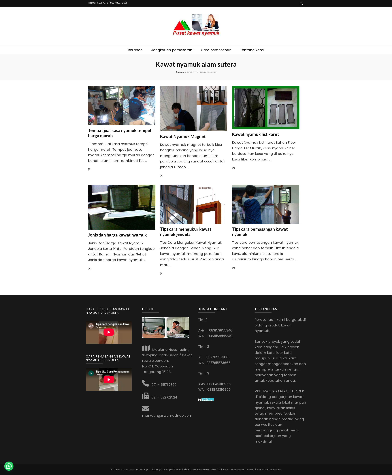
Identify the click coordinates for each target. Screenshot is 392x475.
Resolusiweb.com (186, 469)
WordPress (275, 469)
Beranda (135, 50)
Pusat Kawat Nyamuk (127, 469)
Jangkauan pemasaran (171, 50)
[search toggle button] (301, 3)
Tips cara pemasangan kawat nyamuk (260, 231)
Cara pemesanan (216, 50)
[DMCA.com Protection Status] (206, 400)
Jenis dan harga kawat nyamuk (117, 234)
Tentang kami (252, 50)
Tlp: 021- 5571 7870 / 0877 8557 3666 (108, 2)
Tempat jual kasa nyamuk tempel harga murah (119, 133)
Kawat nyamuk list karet (255, 134)
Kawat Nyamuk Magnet (183, 136)
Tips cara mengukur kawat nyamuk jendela (185, 231)
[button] (8, 466)
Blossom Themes (244, 469)
